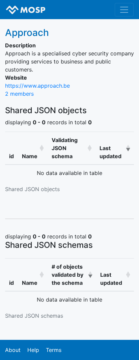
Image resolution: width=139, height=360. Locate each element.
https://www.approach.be (37, 85)
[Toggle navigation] (124, 9)
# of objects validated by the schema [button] (67, 274)
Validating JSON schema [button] (65, 148)
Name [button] (29, 156)
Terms (53, 350)
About (13, 350)
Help (33, 350)
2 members (19, 93)
